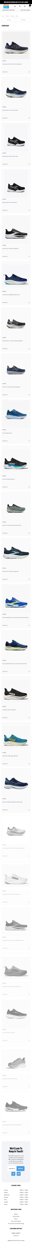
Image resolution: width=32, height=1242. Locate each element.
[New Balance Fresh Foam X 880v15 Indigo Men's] (15, 45)
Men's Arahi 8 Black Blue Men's (8, 479)
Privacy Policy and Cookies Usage (16, 1223)
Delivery (16, 1214)
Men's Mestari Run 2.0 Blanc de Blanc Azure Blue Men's (13, 848)
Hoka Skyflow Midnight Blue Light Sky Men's (11, 294)
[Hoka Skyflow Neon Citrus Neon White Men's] (15, 875)
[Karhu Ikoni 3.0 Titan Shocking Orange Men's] (15, 368)
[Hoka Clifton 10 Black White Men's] (15, 691)
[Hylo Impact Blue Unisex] (15, 414)
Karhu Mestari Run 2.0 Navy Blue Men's (10, 110)
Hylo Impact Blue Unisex (7, 433)
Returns (16, 1218)
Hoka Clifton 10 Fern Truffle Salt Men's (9, 1078)
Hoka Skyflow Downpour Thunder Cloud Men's (11, 986)
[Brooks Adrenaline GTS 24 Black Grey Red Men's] (15, 1106)
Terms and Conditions (16, 1221)
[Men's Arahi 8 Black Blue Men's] (15, 460)
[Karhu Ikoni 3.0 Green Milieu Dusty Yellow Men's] (15, 506)
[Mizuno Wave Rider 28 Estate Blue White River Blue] (15, 783)
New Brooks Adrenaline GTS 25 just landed (16, 2)
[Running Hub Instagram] (19, 1174)
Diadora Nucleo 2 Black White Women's (10, 156)
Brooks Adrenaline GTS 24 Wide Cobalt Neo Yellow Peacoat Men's (15, 617)
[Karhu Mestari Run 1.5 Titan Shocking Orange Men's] (15, 322)
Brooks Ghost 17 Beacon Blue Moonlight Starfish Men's (13, 940)
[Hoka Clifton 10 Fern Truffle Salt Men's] (15, 1060)
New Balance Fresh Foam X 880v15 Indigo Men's (12, 64)
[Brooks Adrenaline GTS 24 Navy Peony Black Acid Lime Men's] (15, 645)
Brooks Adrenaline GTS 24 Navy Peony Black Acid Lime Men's (14, 663)
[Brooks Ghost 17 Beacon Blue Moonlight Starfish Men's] (15, 922)
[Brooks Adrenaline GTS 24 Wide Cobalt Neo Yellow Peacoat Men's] (15, 599)
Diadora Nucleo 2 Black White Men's (9, 202)
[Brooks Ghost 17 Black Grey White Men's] (15, 230)
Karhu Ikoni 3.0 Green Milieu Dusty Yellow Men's (11, 525)
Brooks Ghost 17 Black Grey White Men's (10, 248)
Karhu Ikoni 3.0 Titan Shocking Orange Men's (11, 387)
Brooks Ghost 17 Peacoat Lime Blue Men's (10, 571)
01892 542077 (16, 1233)
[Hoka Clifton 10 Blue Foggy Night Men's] (15, 737)
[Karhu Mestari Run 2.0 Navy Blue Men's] (15, 91)
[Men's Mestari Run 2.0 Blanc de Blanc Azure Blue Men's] (15, 829)
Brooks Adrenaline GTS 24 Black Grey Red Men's (12, 1124)
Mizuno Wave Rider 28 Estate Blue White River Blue (12, 802)
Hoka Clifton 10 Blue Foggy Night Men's (10, 755)
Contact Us (16, 1235)
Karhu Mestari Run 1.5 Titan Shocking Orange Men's (12, 340)
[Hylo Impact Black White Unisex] (15, 1014)
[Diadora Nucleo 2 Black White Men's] (15, 184)
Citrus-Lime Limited (20, 1240)
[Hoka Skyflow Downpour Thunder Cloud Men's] (15, 968)
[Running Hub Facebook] (13, 1174)
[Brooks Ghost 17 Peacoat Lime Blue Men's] (15, 553)
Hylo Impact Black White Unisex (8, 1032)
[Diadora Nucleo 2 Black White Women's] (15, 137)
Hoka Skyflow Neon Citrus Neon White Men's (11, 894)
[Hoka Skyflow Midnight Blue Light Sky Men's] (15, 276)
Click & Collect (16, 1216)
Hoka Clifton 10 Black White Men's (9, 709)
